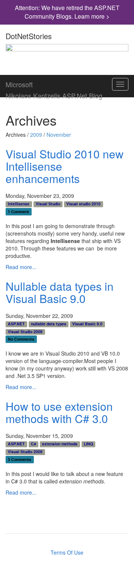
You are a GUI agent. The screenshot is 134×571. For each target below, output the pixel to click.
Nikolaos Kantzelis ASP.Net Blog (54, 94)
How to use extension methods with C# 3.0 (59, 412)
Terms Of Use (67, 552)
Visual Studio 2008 (25, 331)
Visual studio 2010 (83, 203)
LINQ (88, 444)
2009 (36, 134)
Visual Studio (48, 203)
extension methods (59, 444)
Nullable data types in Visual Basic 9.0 (60, 292)
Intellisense (18, 203)
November (59, 134)
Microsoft (19, 82)
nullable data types (48, 323)
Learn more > (91, 16)
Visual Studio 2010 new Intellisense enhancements (65, 166)
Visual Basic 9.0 (87, 323)
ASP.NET (16, 323)
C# (33, 444)
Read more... (21, 267)
